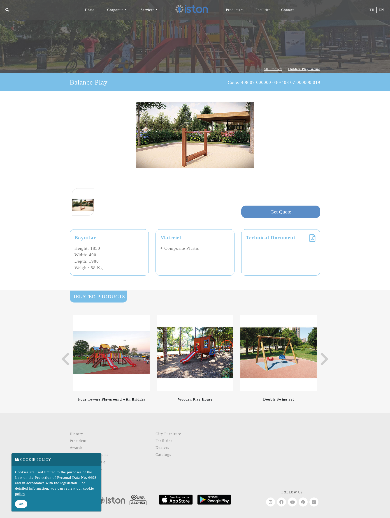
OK (21, 504)
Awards (76, 447)
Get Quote (280, 212)
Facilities (164, 441)
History (76, 434)
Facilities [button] (262, 10)
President (78, 441)
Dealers (162, 447)
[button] (7, 9)
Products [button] (233, 10)
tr (372, 10)
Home (90, 10)
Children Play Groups (304, 69)
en (381, 10)
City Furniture (168, 434)
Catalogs (163, 454)
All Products (273, 69)
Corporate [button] (115, 10)
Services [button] (147, 10)
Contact (287, 10)
